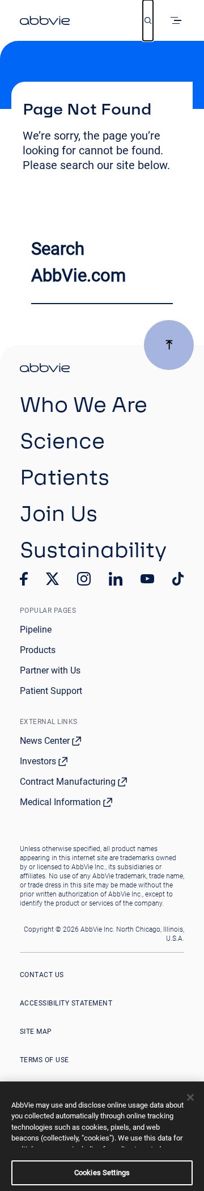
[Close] (190, 1097)
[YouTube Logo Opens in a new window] (147, 579)
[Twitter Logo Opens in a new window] (53, 578)
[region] (102, 1136)
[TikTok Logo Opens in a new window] (178, 579)
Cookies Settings (102, 1172)
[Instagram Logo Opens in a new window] (84, 579)
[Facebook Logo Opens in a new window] (24, 579)
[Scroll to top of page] (169, 345)
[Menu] (178, 20)
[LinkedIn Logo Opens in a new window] (115, 579)
